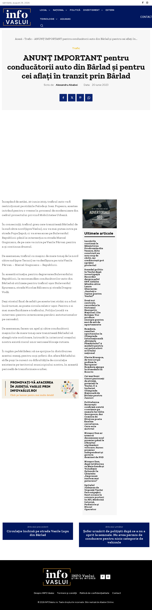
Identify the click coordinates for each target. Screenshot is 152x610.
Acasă (18, 39)
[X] (71, 97)
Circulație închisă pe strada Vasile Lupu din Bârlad (38, 533)
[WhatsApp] (88, 97)
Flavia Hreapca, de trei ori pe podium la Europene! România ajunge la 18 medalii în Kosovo (94, 364)
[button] (41, 25)
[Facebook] (143, 3)
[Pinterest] (80, 97)
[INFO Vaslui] (17, 17)
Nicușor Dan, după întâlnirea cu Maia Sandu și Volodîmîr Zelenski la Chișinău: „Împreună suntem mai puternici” (94, 471)
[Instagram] (147, 3)
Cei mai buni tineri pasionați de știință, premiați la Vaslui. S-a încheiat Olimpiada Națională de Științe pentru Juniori (94, 387)
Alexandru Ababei (67, 85)
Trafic (28, 39)
